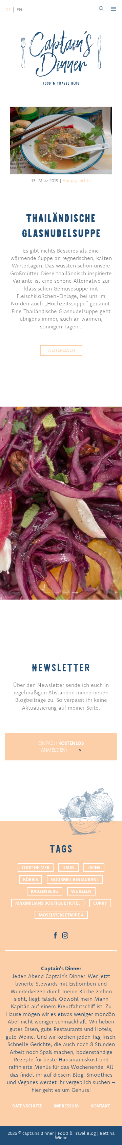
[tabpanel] (61, 503)
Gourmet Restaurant (75, 879)
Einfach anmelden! (61, 746)
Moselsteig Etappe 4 (61, 914)
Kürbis (30, 879)
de (8, 9)
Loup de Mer (35, 867)
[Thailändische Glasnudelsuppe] (61, 141)
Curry (100, 903)
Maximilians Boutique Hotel (47, 903)
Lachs (93, 867)
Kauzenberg (44, 891)
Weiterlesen (61, 350)
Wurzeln (81, 891)
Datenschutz (27, 1105)
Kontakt (100, 1105)
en (19, 9)
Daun (68, 867)
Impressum (66, 1105)
